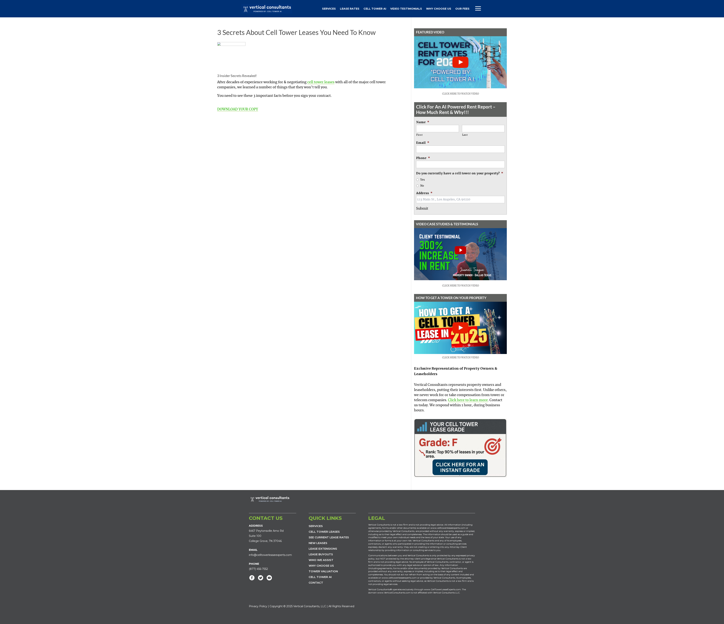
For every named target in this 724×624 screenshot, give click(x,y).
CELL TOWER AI (320, 577)
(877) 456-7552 (258, 569)
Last (465, 135)
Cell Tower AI (375, 8)
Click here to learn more (468, 400)
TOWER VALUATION (323, 571)
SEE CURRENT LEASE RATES (329, 537)
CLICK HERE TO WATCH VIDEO (460, 94)
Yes (422, 180)
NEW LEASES (318, 543)
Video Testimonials (406, 8)
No (422, 186)
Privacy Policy (258, 606)
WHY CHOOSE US (321, 565)
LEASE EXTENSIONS (323, 548)
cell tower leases (320, 82)
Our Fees (462, 8)
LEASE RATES (349, 8)
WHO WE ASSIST (321, 560)
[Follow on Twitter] (261, 578)
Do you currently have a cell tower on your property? (459, 173)
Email (422, 143)
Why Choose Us (438, 8)
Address (424, 193)
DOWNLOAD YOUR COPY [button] (237, 109)
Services (329, 8)
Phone (423, 158)
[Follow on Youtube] (269, 578)
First (419, 135)
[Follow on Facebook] (252, 578)
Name (422, 122)
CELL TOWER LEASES (324, 531)
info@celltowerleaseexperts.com (270, 555)
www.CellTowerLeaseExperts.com (442, 589)
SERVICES (316, 526)
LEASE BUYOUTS (321, 554)
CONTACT (316, 582)
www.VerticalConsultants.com (394, 592)
